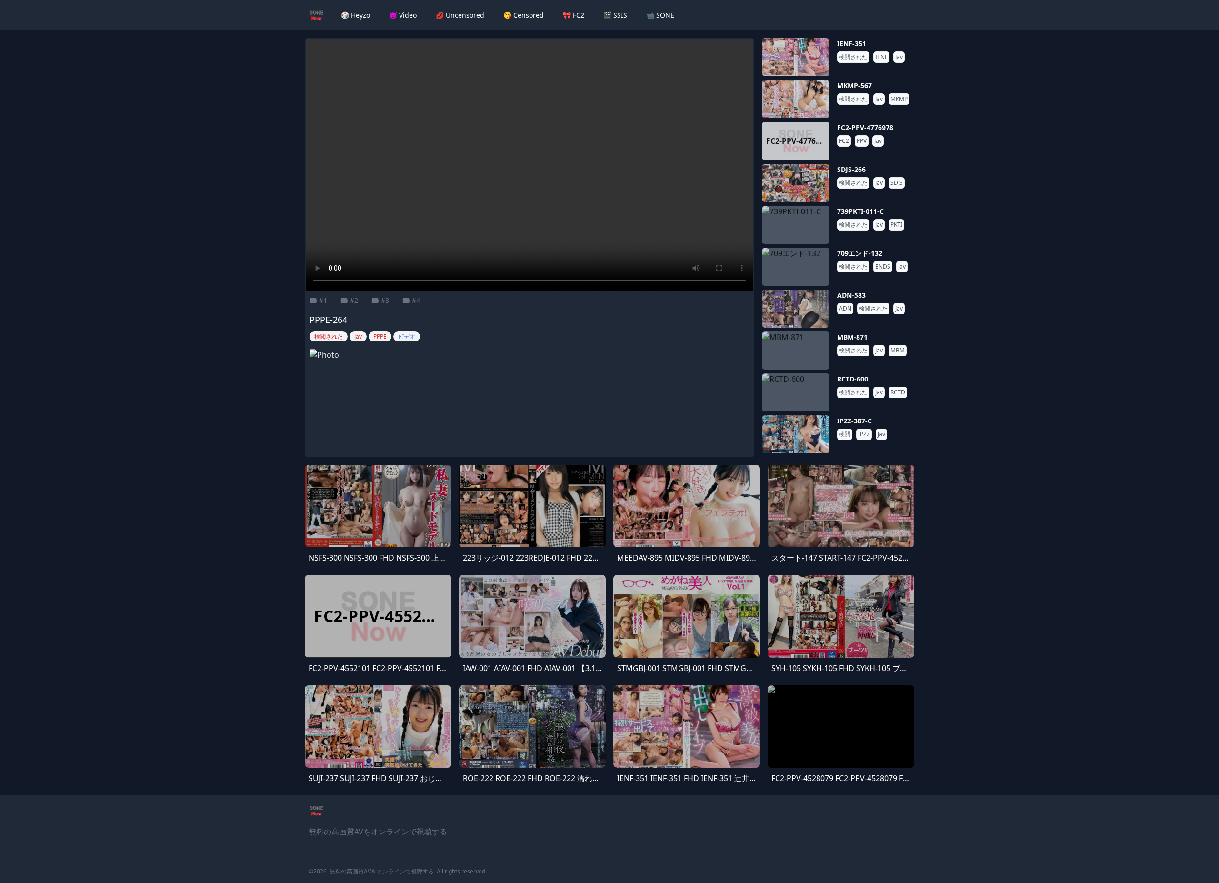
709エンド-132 (859, 253)
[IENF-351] (795, 57)
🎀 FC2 (573, 15)
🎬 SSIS (615, 15)
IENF (881, 57)
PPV (862, 141)
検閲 (844, 434)
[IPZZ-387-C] (795, 434)
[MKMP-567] (795, 99)
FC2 (844, 141)
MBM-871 (852, 336)
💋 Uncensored (460, 15)
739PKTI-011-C (860, 211)
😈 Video (403, 15)
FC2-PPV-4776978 (865, 127)
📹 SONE (660, 15)
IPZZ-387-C (854, 420)
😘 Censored (523, 15)
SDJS (896, 183)
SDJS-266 (851, 169)
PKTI (896, 225)
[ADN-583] (795, 309)
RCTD (897, 392)
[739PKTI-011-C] (795, 225)
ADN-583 (851, 295)
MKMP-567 (854, 85)
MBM (897, 350)
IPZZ (864, 434)
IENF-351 (851, 43)
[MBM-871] (795, 350)
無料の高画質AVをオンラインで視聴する (382, 871)
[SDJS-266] (795, 183)
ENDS (882, 267)
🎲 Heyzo (355, 15)
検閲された (853, 57)
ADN (845, 308)
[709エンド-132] (795, 267)
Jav (899, 57)
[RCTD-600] (795, 392)
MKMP (899, 99)
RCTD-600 (852, 378)
